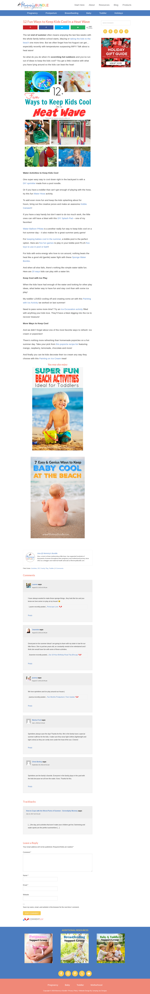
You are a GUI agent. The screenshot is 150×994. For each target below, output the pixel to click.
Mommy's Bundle (33, 6)
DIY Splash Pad (65, 218)
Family (43, 568)
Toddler (51, 568)
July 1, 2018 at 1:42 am (38, 723)
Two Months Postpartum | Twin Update (61, 697)
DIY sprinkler (29, 183)
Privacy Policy (73, 991)
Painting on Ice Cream (50, 358)
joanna (34, 678)
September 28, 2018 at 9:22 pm (40, 765)
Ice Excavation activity (72, 309)
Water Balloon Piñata (33, 229)
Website (26, 895)
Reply (30, 615)
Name (25, 875)
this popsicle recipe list (67, 344)
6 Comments (59, 568)
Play (47, 568)
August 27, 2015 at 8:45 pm (39, 681)
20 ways (36, 271)
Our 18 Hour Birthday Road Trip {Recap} (63, 655)
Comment (27, 852)
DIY (39, 568)
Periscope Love (52, 607)
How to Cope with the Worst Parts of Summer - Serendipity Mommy (52, 811)
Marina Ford (36, 720)
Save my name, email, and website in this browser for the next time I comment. (51, 907)
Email (25, 885)
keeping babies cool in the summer (44, 239)
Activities (34, 568)
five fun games (46, 243)
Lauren (35, 584)
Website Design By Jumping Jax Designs (93, 991)
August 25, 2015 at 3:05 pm (39, 587)
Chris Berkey (37, 762)
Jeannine (35, 629)
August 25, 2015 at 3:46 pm (39, 632)
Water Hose (39, 193)
